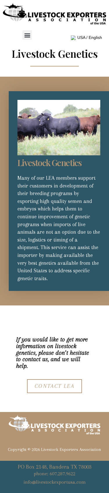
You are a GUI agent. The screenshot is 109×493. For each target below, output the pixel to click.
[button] (27, 35)
